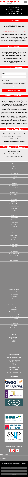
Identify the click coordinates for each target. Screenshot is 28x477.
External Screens (14, 327)
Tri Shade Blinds (14, 219)
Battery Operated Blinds (14, 203)
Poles (14, 301)
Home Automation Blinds (14, 206)
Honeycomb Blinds (14, 222)
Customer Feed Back (14, 173)
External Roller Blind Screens (14, 330)
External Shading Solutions (14, 304)
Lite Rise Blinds (14, 229)
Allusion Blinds (14, 213)
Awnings (14, 307)
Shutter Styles (14, 239)
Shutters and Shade (14, 255)
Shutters (14, 232)
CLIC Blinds (13, 224)
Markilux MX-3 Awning (14, 311)
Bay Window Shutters (13, 248)
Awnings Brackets (14, 323)
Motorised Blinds (13, 210)
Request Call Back (14, 90)
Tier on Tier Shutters (14, 244)
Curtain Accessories (14, 294)
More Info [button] (14, 474)
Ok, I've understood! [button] (14, 467)
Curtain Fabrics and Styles (14, 291)
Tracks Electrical (14, 298)
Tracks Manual (14, 296)
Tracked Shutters (14, 251)
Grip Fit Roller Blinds (14, 226)
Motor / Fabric (14, 325)
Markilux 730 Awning (14, 318)
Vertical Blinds (14, 183)
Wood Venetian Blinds (14, 185)
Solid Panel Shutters (14, 258)
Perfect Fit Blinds (14, 194)
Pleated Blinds (14, 201)
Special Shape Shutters (14, 253)
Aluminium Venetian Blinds (14, 187)
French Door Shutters (14, 260)
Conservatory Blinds (14, 192)
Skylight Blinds (14, 208)
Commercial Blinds (14, 217)
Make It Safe (14, 171)
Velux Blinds (14, 197)
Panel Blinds (14, 190)
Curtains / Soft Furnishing (14, 289)
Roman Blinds (14, 199)
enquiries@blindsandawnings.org (15, 372)
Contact (14, 168)
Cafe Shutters (14, 246)
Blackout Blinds (14, 215)
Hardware (14, 237)
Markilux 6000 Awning (14, 316)
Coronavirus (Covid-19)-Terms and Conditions (14, 31)
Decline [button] (14, 471)
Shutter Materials (14, 235)
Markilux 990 (14, 309)
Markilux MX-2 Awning (14, 314)
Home (14, 166)
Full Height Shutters (14, 242)
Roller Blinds (14, 180)
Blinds (14, 178)
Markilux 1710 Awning (14, 320)
